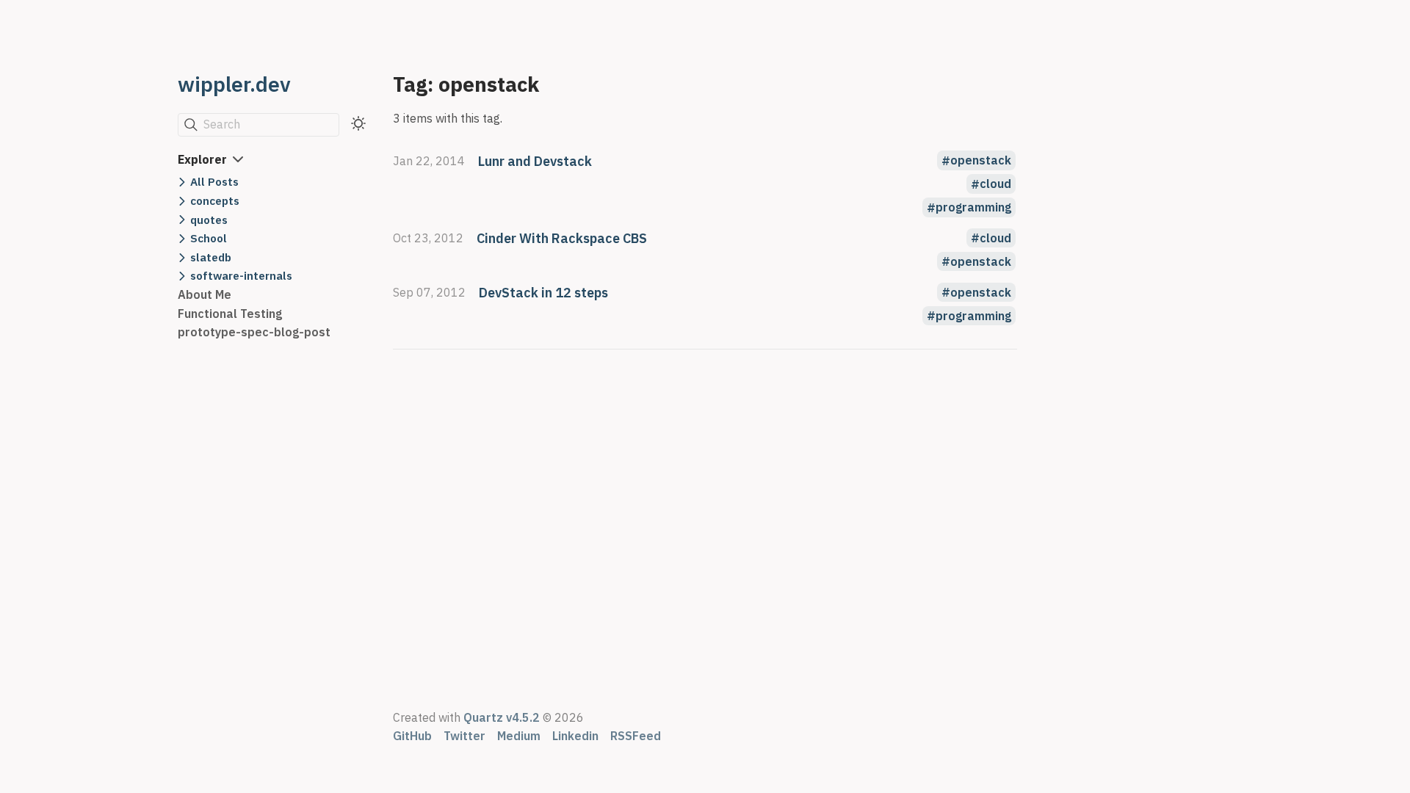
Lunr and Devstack (535, 161)
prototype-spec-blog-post (254, 332)
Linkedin (575, 735)
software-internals (241, 275)
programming (973, 207)
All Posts (214, 181)
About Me (204, 294)
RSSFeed (635, 735)
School (208, 238)
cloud (995, 184)
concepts (214, 200)
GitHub (412, 735)
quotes (209, 219)
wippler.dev (234, 84)
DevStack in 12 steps (543, 292)
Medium (518, 735)
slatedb (210, 257)
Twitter (464, 735)
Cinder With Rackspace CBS (562, 238)
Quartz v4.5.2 (501, 717)
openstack (980, 160)
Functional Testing (230, 313)
